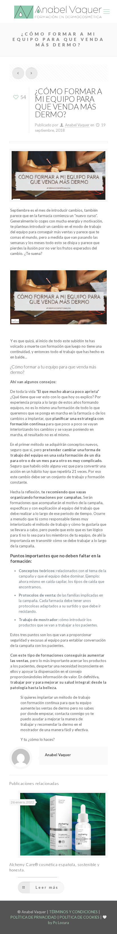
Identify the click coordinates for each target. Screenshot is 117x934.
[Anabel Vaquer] (58, 11)
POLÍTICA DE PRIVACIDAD (34, 917)
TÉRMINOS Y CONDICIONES (73, 912)
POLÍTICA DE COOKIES (79, 917)
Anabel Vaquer (77, 125)
